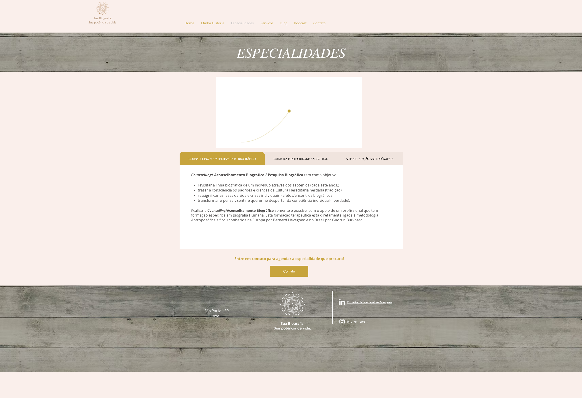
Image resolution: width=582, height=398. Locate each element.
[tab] (222, 158)
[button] (267, 23)
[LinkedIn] (342, 302)
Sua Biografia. (102, 18)
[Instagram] (342, 321)
